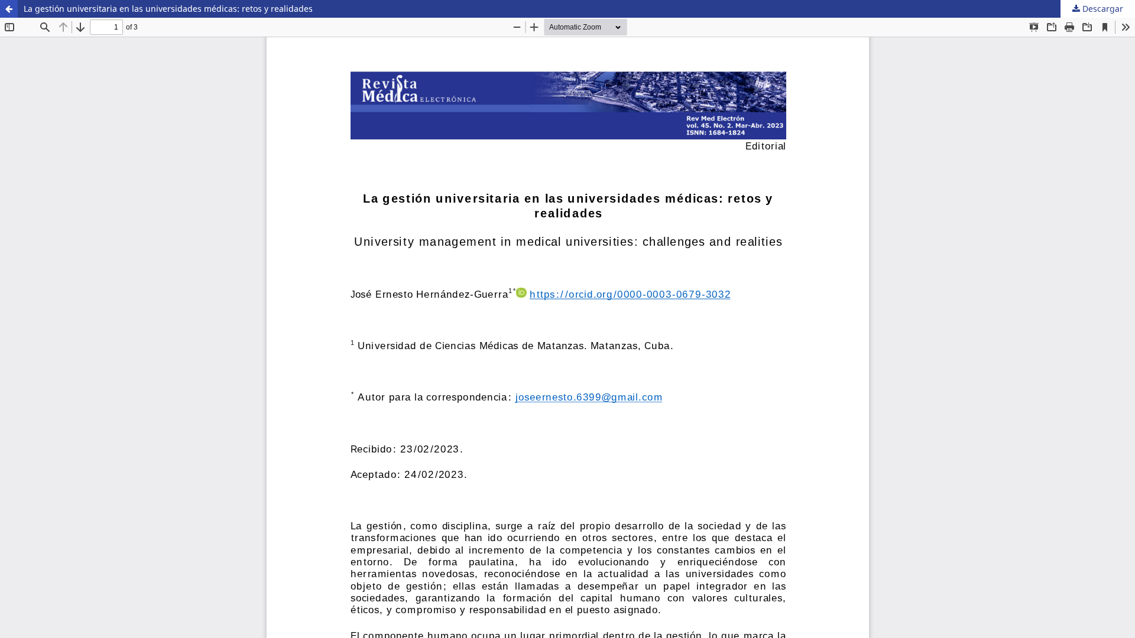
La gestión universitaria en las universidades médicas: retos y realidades (168, 8)
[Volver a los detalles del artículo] (9, 9)
